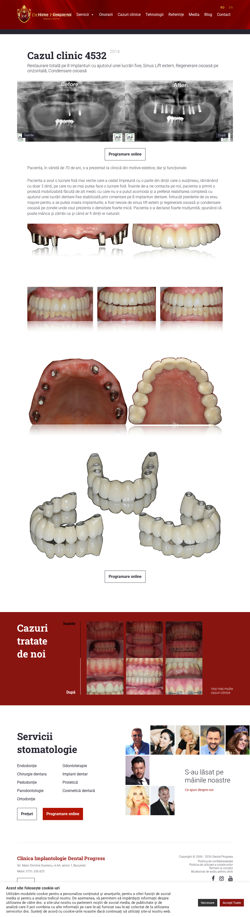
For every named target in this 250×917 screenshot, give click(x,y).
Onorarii (106, 15)
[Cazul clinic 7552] (184, 658)
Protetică (70, 782)
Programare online (125, 154)
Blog (208, 15)
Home (43, 15)
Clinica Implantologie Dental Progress (61, 858)
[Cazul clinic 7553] (144, 658)
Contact (223, 15)
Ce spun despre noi (199, 790)
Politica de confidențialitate (215, 861)
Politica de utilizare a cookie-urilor (211, 864)
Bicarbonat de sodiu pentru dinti (212, 871)
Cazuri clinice (129, 15)
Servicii (82, 15)
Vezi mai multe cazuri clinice (222, 691)
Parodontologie (30, 790)
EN (231, 7)
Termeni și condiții (221, 868)
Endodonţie (27, 765)
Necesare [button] (207, 903)
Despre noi (62, 15)
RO (222, 7)
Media (194, 15)
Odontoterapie (74, 765)
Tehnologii (155, 15)
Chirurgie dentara (32, 774)
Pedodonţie (27, 782)
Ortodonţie (26, 799)
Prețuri (27, 814)
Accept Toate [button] (232, 903)
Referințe (176, 15)
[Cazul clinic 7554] (105, 658)
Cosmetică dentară (78, 790)
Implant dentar (75, 774)
